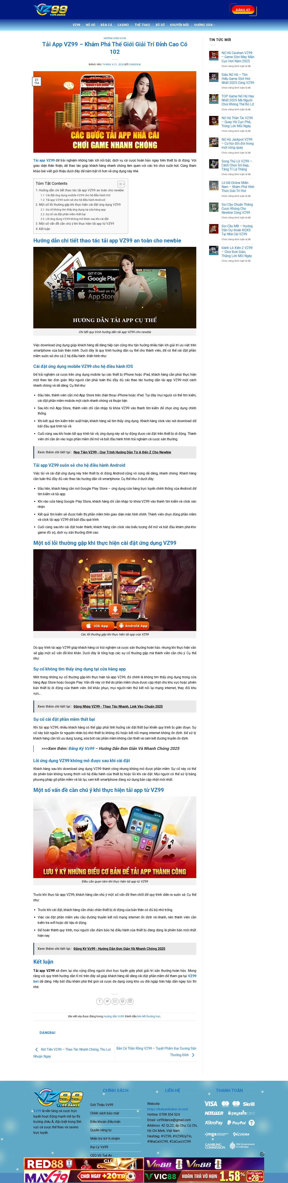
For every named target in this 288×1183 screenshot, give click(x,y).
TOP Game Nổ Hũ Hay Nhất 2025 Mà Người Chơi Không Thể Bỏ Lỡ (238, 100)
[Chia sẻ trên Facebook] (99, 1001)
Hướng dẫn (203, 25)
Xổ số (160, 25)
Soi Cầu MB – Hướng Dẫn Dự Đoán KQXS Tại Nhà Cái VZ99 (237, 230)
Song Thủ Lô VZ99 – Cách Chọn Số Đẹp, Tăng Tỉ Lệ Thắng (237, 165)
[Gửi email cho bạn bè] (115, 1001)
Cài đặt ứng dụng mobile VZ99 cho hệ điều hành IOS (78, 195)
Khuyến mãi (179, 25)
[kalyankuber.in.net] (50, 9)
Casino (123, 25)
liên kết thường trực (148, 1016)
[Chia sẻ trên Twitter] (107, 1001)
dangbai (135, 64)
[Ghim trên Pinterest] (122, 1001)
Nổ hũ (90, 25)
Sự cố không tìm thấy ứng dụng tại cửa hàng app (76, 209)
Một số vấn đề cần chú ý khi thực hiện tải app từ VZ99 (76, 224)
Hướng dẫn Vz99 (115, 38)
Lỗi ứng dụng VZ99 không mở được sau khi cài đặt (77, 218)
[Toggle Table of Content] (119, 184)
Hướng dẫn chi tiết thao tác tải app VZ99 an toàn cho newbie (81, 190)
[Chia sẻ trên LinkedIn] (130, 1001)
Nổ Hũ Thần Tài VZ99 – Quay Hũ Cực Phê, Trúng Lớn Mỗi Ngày (237, 122)
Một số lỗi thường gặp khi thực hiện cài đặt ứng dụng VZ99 (80, 205)
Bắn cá (106, 25)
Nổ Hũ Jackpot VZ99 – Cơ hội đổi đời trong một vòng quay (238, 143)
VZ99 (76, 25)
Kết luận (44, 229)
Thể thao (142, 25)
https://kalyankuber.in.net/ (167, 1109)
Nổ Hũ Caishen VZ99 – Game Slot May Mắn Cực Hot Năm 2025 (238, 57)
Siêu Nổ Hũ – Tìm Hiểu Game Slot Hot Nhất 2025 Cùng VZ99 (238, 79)
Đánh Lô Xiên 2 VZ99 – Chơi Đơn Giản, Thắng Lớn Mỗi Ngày (237, 252)
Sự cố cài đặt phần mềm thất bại (66, 214)
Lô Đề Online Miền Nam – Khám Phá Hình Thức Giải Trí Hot (238, 187)
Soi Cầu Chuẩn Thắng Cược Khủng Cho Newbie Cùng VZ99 (237, 209)
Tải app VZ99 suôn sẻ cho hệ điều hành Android (75, 199)
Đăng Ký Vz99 (80, 748)
